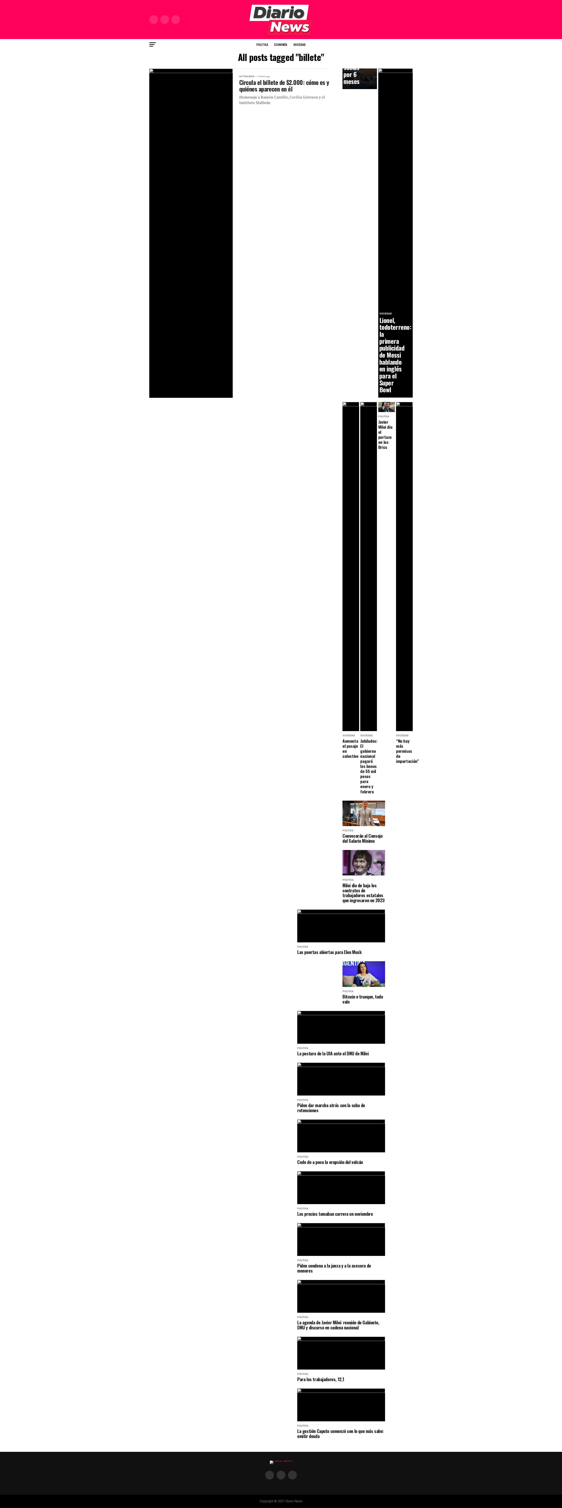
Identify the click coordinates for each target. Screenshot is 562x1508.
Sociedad (299, 44)
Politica (262, 44)
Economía (280, 44)
